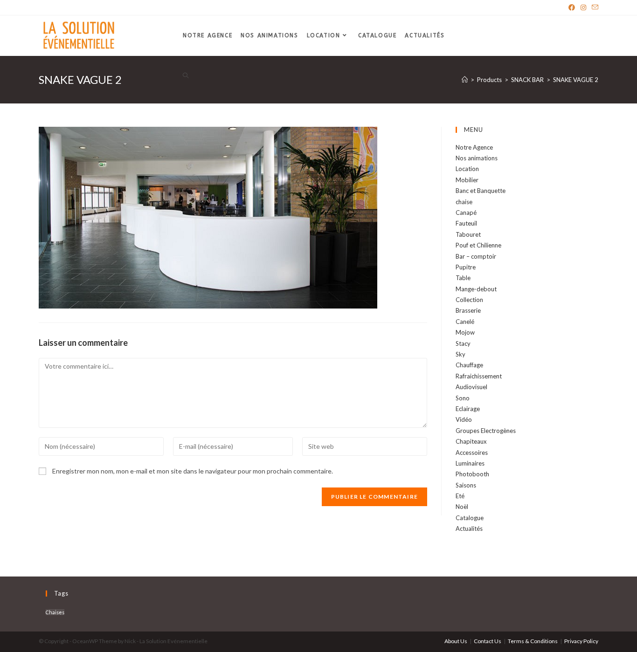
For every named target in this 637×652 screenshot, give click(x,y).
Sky (460, 354)
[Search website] (186, 76)
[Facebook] (572, 7)
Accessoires (472, 452)
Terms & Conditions (533, 641)
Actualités (469, 528)
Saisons (466, 485)
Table (463, 277)
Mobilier (467, 180)
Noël (462, 506)
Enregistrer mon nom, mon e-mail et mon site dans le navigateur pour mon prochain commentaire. (192, 471)
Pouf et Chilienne (478, 245)
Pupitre (466, 267)
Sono (463, 398)
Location (467, 168)
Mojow (465, 332)
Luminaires (470, 463)
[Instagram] (583, 7)
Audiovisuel (471, 387)
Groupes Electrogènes (486, 430)
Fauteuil (466, 223)
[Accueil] (465, 79)
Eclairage (468, 408)
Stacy (463, 343)
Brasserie (468, 310)
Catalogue (470, 518)
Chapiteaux (471, 441)
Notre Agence (474, 147)
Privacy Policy (581, 641)
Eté (460, 496)
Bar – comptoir (476, 256)
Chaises (55, 612)
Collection (469, 299)
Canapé (466, 212)
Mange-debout (476, 289)
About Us (455, 641)
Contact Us (487, 641)
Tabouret (468, 234)
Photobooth (472, 474)
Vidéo (464, 419)
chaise (464, 202)
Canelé (465, 321)
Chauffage (469, 365)
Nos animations (477, 158)
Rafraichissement (479, 376)
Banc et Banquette (480, 190)
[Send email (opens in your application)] (593, 7)
